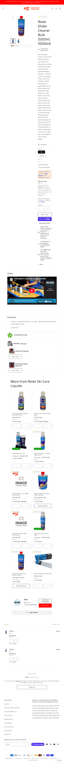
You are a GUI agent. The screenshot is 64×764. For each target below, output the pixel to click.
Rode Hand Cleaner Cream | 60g (42, 573)
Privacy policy (26, 758)
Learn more (15, 356)
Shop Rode (45, 605)
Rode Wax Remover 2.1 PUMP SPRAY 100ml (20, 494)
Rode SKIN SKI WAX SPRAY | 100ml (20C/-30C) (20, 414)
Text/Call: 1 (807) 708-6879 (11, 708)
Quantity (40, 205)
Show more (33, 604)
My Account (7, 734)
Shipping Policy (46, 259)
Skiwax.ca (11, 758)
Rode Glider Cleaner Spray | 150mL (41, 534)
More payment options (44, 223)
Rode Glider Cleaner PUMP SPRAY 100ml (19, 534)
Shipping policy (44, 758)
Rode (26, 599)
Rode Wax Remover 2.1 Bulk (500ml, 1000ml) (41, 494)
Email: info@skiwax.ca (10, 711)
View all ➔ (23, 343)
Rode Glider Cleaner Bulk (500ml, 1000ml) (19, 574)
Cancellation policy (32, 760)
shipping (40, 186)
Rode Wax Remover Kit (18, 453)
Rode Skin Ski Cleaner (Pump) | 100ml (42, 414)
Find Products (8, 730)
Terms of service (35, 758)
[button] (3, 8)
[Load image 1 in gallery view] (13, 41)
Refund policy (18, 758)
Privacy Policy (8, 723)
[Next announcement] (61, 2)
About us (6, 704)
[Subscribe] (28, 744)
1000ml (42, 156)
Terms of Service (9, 727)
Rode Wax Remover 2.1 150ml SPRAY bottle (42, 454)
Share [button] (41, 264)
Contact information (54, 758)
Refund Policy (8, 715)
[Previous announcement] (3, 2)
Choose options (43, 506)
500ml (41, 152)
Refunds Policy (44, 245)
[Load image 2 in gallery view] (18, 41)
